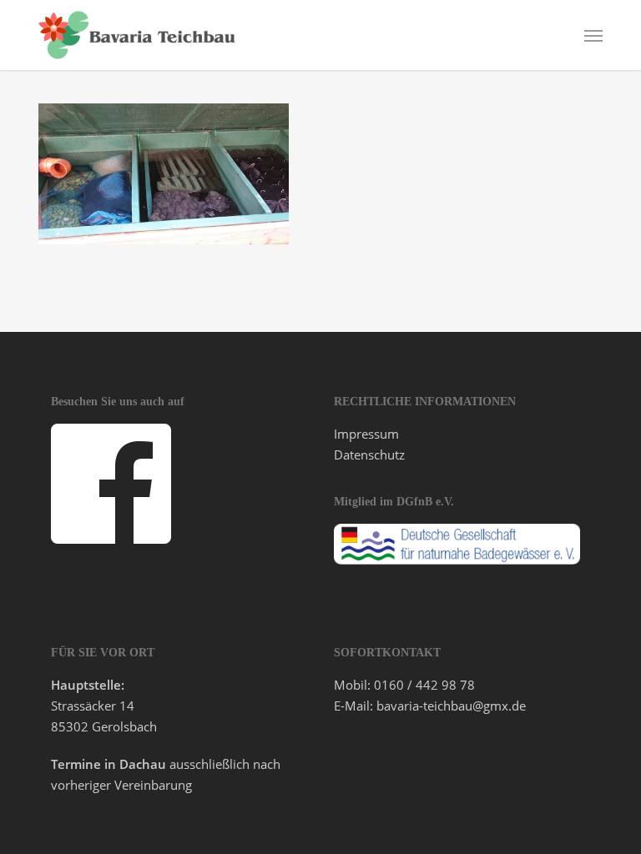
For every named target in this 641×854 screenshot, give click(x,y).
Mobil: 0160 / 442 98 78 (404, 684)
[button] (593, 35)
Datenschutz (369, 454)
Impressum (366, 433)
